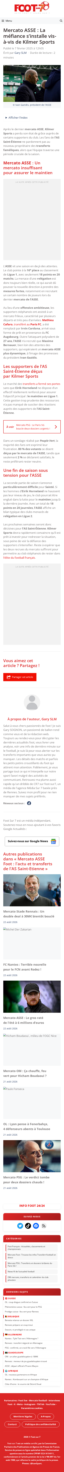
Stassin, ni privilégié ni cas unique (20, 1329)
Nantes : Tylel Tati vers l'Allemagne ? (21, 1338)
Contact (12, 1424)
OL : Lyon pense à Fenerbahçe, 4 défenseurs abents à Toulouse (26, 1126)
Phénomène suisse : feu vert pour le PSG (23, 1306)
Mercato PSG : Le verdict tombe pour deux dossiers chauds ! (26, 1179)
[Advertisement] (32, 220)
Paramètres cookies (31, 1408)
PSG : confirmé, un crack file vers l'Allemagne (25, 1348)
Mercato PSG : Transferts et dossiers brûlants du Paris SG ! (30, 1264)
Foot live (22, 1400)
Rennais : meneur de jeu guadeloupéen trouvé (26, 1361)
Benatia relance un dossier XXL (19, 1320)
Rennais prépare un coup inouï (19, 1325)
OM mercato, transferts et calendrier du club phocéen (28, 1278)
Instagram (29, 1404)
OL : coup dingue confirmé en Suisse (21, 1302)
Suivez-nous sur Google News (28, 841)
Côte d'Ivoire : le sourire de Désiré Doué (23, 1384)
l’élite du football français (19, 557)
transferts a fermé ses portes (41, 384)
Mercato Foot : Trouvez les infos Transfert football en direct (32, 1256)
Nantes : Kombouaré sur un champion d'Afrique (26, 1379)
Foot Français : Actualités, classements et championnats (26, 1247)
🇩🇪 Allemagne (13, 1334)
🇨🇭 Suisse (10, 1298)
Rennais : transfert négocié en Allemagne (24, 1343)
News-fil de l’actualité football (21, 1271)
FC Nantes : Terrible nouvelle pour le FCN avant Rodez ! (24, 967)
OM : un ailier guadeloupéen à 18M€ (21, 1356)
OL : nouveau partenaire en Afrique (21, 1374)
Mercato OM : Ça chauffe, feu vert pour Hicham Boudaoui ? (25, 1073)
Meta (20, 1404)
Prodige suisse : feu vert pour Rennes (22, 1311)
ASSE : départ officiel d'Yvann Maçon (21, 1366)
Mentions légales (22, 1416)
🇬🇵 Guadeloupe (14, 1352)
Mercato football (38, 1400)
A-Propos (46, 1416)
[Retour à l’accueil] (32, 7)
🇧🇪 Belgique (12, 1316)
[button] (61, 20)
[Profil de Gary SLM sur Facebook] (29, 803)
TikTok (40, 1404)
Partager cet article (22, 677)
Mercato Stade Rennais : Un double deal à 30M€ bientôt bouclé (28, 913)
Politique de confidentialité (40, 1424)
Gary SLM (49, 719)
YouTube (50, 1404)
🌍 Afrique (11, 1370)
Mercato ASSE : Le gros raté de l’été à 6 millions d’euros (23, 1020)
